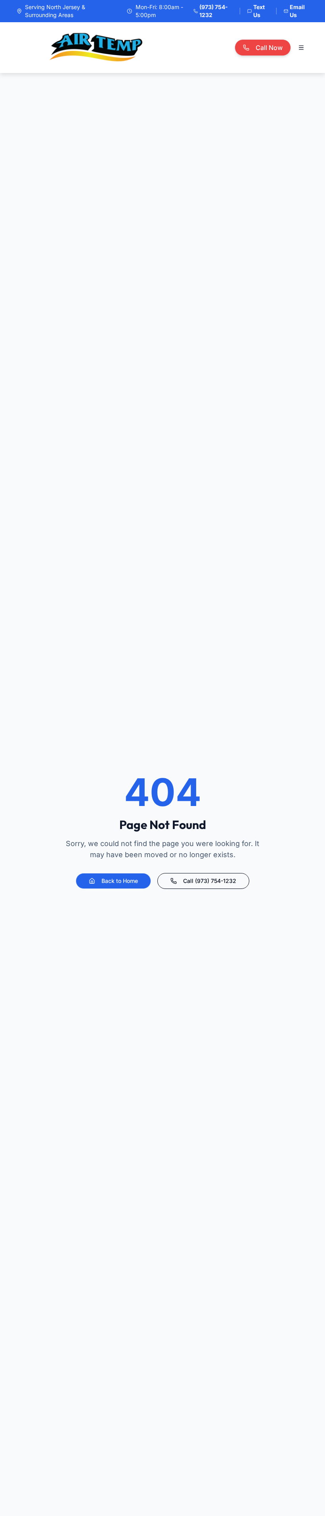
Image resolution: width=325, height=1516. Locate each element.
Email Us (297, 11)
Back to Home (119, 880)
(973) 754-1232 (213, 11)
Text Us (259, 11)
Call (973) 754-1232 (209, 880)
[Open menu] (301, 47)
